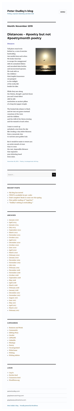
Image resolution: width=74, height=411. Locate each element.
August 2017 (13, 298)
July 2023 (12, 227)
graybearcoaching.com (15, 395)
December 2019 (14, 260)
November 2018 (14, 273)
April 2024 (13, 222)
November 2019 (14, 263)
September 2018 (15, 278)
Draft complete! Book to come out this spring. (25, 198)
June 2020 (12, 247)
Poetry (22, 161)
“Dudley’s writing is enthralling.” (21, 203)
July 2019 (12, 265)
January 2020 (14, 258)
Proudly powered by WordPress (29, 405)
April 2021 (12, 240)
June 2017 (12, 300)
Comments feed (14, 378)
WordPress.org (14, 380)
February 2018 (14, 288)
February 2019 (14, 268)
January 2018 (13, 290)
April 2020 (13, 250)
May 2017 (12, 303)
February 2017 (14, 310)
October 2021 (13, 237)
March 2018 (13, 285)
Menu (62, 12)
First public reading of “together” (21, 200)
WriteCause (13, 350)
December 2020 (14, 242)
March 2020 (13, 252)
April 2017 (12, 305)
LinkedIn (12, 340)
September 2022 (15, 230)
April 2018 (12, 283)
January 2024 (14, 225)
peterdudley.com (13, 391)
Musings (12, 343)
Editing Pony (13, 333)
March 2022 (13, 232)
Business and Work (16, 328)
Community (13, 330)
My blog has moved (16, 192)
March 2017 (13, 308)
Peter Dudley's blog (20, 10)
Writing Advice (14, 355)
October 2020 (14, 245)
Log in (11, 373)
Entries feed (13, 375)
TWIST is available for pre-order (20, 195)
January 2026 (14, 220)
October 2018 (13, 275)
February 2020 (14, 255)
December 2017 (14, 293)
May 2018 (12, 280)
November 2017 (14, 295)
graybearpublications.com (16, 400)
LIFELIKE (12, 338)
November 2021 (14, 235)
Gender (11, 335)
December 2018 (14, 270)
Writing (36, 161)
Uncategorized (28, 161)
